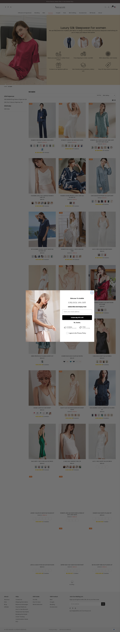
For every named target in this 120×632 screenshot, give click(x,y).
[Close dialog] (92, 292)
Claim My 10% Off (77, 318)
